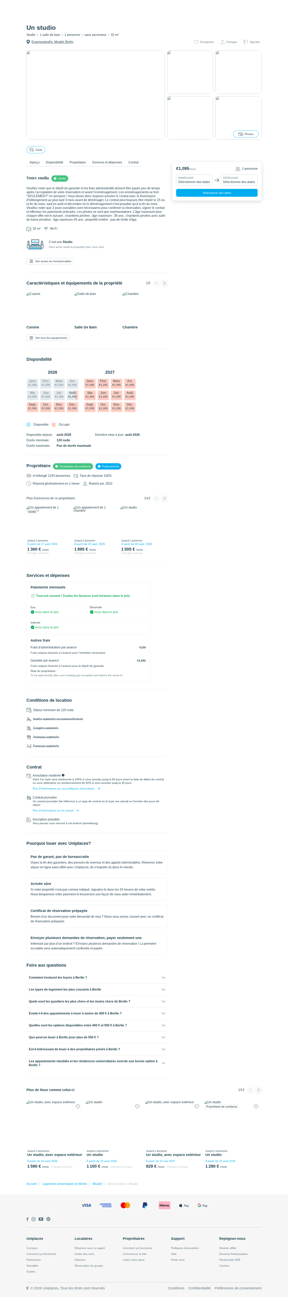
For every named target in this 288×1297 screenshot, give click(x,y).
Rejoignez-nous (232, 1239)
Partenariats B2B (229, 1259)
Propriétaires (134, 1239)
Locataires (83, 1239)
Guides (30, 1271)
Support (178, 1239)
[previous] (32, 522)
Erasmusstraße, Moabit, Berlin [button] (52, 42)
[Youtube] (41, 1219)
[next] (65, 522)
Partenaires (33, 1259)
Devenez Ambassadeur (233, 1254)
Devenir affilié (227, 1248)
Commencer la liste (135, 1254)
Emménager (186, 178)
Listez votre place (134, 1259)
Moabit (97, 1184)
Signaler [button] (255, 42)
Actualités (32, 1265)
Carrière (224, 1265)
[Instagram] (33, 1219)
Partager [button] (231, 42)
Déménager (230, 178)
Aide (174, 1254)
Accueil (31, 1184)
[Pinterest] (48, 1219)
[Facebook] (27, 1219)
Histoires (80, 1259)
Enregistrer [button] (207, 42)
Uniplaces (34, 1239)
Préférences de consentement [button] (238, 1288)
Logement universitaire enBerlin (64, 1184)
